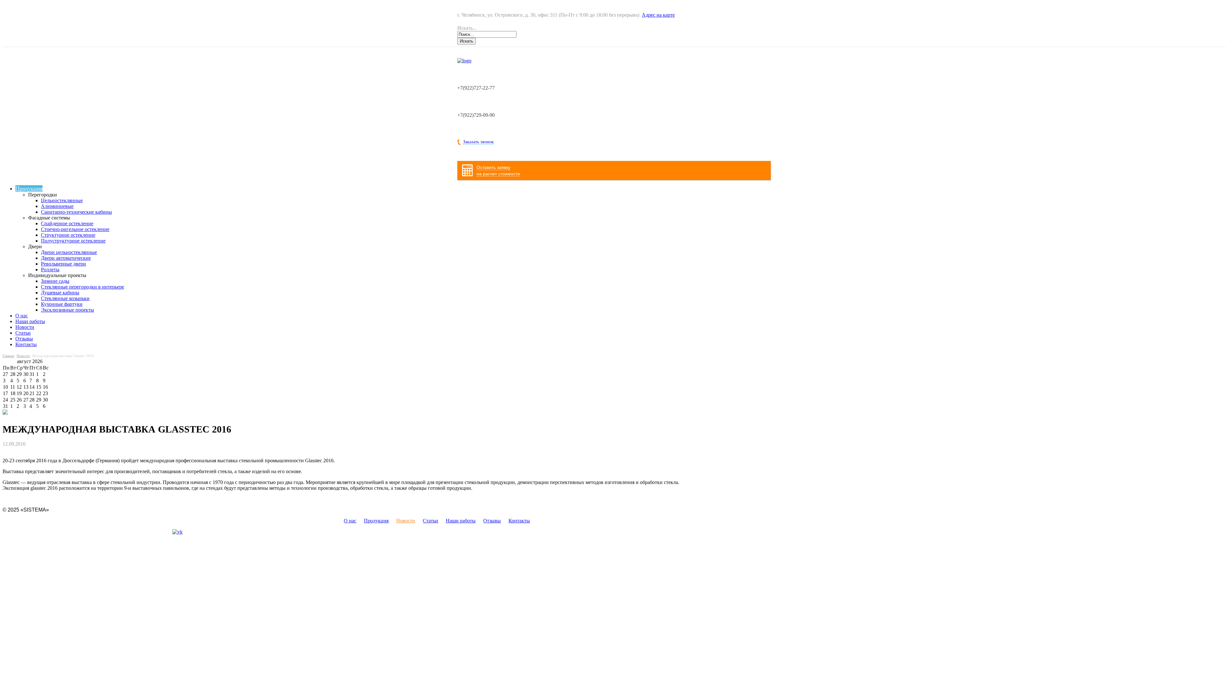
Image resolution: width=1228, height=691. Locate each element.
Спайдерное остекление (67, 223)
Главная (8, 356)
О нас (21, 315)
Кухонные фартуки (62, 304)
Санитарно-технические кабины (76, 212)
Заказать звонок (478, 141)
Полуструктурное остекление (73, 240)
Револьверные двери (63, 263)
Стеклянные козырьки (65, 298)
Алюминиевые (57, 206)
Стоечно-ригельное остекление (75, 229)
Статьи (23, 333)
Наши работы (30, 321)
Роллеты (50, 269)
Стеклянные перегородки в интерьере (82, 287)
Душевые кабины (60, 292)
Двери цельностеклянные (69, 252)
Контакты (26, 344)
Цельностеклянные (62, 200)
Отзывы (24, 338)
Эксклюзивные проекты (67, 310)
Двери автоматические (66, 258)
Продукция (29, 188)
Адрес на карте (658, 15)
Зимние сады (55, 281)
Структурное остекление (68, 235)
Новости (24, 327)
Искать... (466, 28)
